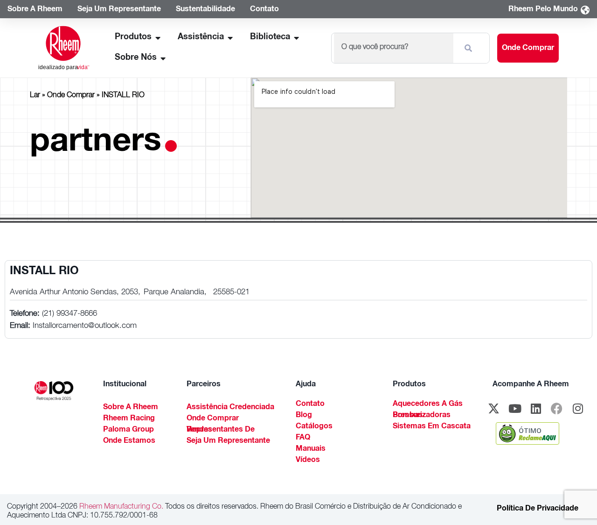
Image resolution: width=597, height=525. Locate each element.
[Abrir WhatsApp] (574, 501)
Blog (304, 415)
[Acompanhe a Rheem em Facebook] (557, 408)
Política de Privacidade (537, 509)
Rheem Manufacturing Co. (120, 507)
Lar (35, 95)
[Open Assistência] (230, 37)
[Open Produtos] (158, 37)
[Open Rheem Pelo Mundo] (585, 10)
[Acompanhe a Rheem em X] (494, 408)
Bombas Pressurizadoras (422, 415)
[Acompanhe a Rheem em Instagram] (578, 408)
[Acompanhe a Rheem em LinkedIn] (536, 408)
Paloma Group (128, 430)
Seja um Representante (228, 441)
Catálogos (314, 427)
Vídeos (308, 460)
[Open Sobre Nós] (163, 58)
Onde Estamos (129, 441)
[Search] (470, 48)
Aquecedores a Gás (428, 404)
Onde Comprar (71, 95)
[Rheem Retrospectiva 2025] (54, 391)
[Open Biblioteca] (296, 37)
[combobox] (393, 48)
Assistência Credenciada (230, 407)
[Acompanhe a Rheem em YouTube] (515, 408)
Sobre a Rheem (130, 407)
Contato (310, 404)
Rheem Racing (129, 419)
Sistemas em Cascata (432, 427)
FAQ (303, 438)
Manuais (311, 449)
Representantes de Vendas (221, 430)
